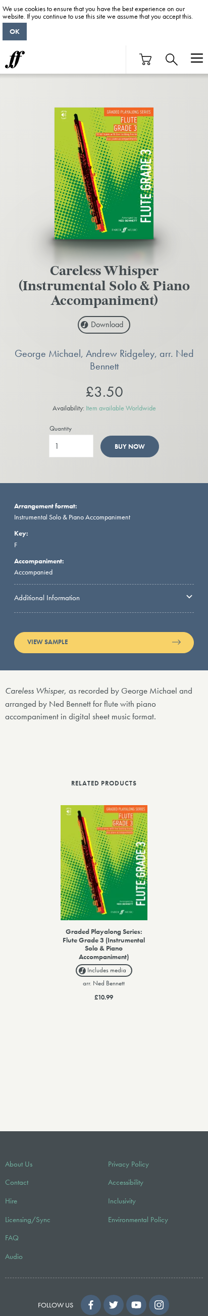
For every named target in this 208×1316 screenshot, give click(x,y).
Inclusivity (122, 1201)
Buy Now (130, 446)
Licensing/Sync (27, 1220)
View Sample (47, 642)
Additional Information (47, 598)
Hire (11, 1201)
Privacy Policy (128, 1164)
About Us (18, 1164)
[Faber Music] (15, 59)
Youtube (136, 1305)
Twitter (113, 1305)
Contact (16, 1182)
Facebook (91, 1305)
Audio (14, 1256)
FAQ (12, 1238)
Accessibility (125, 1182)
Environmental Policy (138, 1220)
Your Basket (145, 59)
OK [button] (15, 31)
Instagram (159, 1305)
